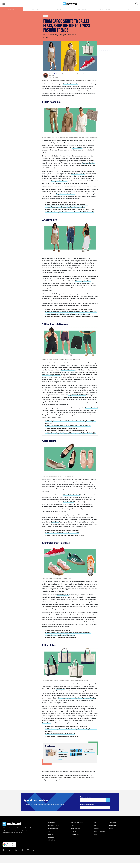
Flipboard (82, 777)
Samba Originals (62, 595)
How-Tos (73, 831)
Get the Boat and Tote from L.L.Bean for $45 (60, 734)
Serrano (44, 626)
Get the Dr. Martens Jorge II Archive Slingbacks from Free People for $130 (70, 209)
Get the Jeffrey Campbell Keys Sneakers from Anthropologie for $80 (68, 633)
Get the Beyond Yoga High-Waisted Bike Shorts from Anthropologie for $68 (70, 433)
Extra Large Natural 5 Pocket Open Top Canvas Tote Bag (77, 698)
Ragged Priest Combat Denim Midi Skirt (66, 296)
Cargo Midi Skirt (91, 278)
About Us (96, 822)
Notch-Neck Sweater (78, 174)
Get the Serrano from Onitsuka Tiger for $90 (60, 635)
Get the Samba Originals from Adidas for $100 (60, 637)
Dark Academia (77, 148)
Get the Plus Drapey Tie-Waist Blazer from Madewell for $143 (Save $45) (69, 212)
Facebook (54, 777)
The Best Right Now (76, 822)
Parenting (51, 837)
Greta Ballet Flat (68, 502)
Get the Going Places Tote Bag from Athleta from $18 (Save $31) (66, 726)
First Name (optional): (87, 804)
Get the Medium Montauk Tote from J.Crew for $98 (62, 736)
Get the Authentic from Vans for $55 (57, 630)
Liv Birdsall (57, 73)
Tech (49, 831)
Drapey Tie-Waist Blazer (59, 181)
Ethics (95, 834)
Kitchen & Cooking (105, 9)
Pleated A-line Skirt (88, 163)
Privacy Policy (112, 825)
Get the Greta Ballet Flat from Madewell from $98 (62, 533)
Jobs (95, 825)
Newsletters (11, 9)
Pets (128, 9)
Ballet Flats (55, 522)
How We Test (75, 834)
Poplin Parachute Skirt (62, 285)
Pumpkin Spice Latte (70, 84)
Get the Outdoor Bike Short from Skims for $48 (61, 428)
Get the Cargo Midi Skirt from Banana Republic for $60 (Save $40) (67, 314)
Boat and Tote (60, 688)
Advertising (96, 828)
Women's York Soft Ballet (71, 495)
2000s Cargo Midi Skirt (82, 281)
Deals (72, 825)
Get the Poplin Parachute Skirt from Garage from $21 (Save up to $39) (68, 309)
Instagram (67, 777)
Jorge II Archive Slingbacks (65, 194)
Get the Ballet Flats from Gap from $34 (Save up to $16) (63, 530)
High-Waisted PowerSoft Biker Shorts (75, 397)
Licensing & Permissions (99, 831)
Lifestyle (50, 834)
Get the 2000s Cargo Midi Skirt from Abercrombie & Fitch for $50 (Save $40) (71, 312)
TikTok (74, 777)
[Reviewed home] (70, 3)
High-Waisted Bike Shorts (77, 395)
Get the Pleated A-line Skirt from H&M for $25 (60, 202)
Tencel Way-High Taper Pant (85, 165)
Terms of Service (112, 822)
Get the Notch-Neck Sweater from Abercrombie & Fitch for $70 (66, 204)
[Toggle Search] (136, 4)
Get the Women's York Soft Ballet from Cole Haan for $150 (64, 535)
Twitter (60, 777)
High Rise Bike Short (67, 370)
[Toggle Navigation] (4, 4)
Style (45, 16)
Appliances (58, 9)
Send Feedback (97, 837)
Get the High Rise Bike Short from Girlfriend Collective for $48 (66, 430)
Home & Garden (82, 9)
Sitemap (111, 828)
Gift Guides (51, 840)
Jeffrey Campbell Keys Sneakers (55, 606)
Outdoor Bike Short (91, 408)
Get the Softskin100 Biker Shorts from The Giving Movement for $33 (68, 426)
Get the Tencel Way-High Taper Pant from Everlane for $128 (65, 207)
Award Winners (35, 9)
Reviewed (60, 775)
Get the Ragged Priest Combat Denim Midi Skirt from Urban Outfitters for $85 (71, 316)
